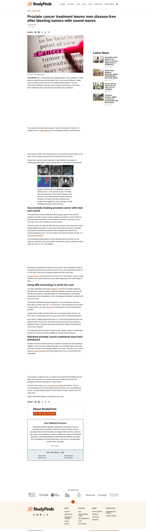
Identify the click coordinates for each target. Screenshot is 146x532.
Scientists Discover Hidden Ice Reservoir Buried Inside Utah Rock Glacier (111, 98)
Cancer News (36, 10)
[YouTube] (37, 514)
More (90, 4)
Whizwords (95, 519)
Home (29, 10)
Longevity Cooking (111, 515)
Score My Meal (82, 523)
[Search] (117, 4)
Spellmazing (95, 517)
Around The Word (97, 511)
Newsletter (99, 4)
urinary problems (40, 351)
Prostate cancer (32, 276)
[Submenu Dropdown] (92, 4)
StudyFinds (33, 24)
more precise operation (35, 235)
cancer (54, 316)
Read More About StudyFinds (44, 413)
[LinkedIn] (47, 514)
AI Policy (67, 523)
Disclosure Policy (99, 530)
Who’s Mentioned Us (84, 518)
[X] (44, 514)
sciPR (80, 521)
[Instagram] (34, 514)
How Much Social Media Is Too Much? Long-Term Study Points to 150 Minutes (111, 60)
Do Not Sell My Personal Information (111, 530)
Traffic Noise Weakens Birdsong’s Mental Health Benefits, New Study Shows (111, 74)
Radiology (54, 289)
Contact (67, 521)
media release (45, 130)
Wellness (71, 4)
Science (62, 4)
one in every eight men (51, 385)
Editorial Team (68, 514)
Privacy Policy (92, 530)
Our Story (67, 511)
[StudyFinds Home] (39, 4)
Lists (84, 4)
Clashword (95, 514)
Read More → (55, 445)
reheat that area (47, 307)
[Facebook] (40, 514)
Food (78, 4)
